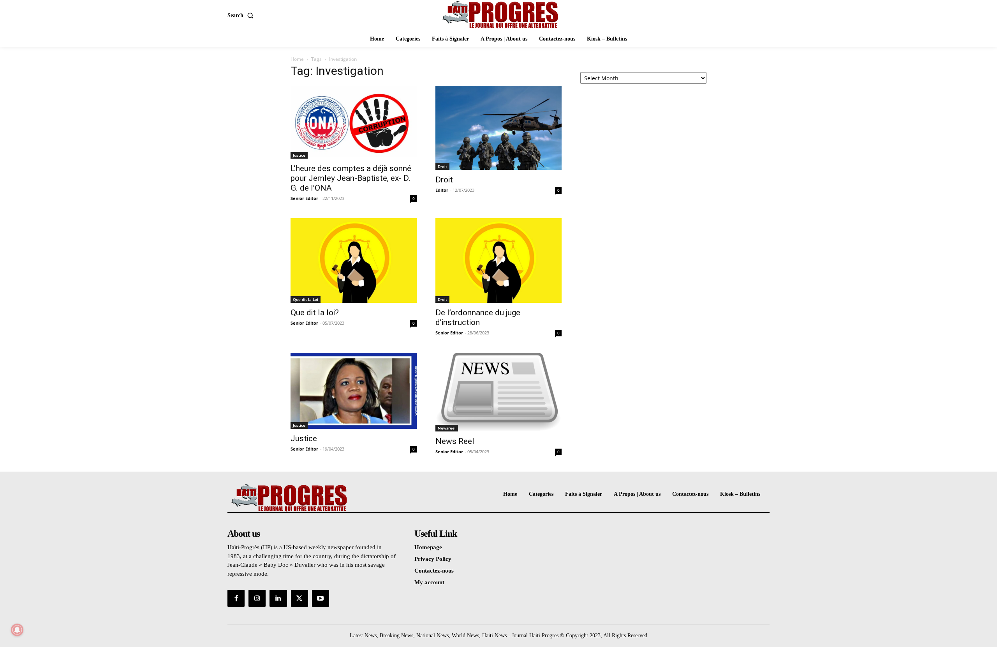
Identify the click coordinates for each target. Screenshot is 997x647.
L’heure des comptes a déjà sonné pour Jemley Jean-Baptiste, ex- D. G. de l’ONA (351, 178)
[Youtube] (320, 598)
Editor (441, 190)
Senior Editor (304, 198)
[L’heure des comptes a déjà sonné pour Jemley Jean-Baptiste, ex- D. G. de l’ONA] (354, 122)
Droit (442, 166)
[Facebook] (236, 598)
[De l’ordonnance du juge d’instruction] (498, 260)
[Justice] (354, 391)
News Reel (454, 441)
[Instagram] (257, 598)
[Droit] (498, 128)
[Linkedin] (278, 598)
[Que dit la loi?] (354, 260)
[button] (242, 15)
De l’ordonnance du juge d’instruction (477, 317)
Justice (299, 155)
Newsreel (447, 428)
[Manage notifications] (17, 630)
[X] (299, 598)
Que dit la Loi (305, 299)
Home (297, 59)
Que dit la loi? (315, 312)
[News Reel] (498, 392)
